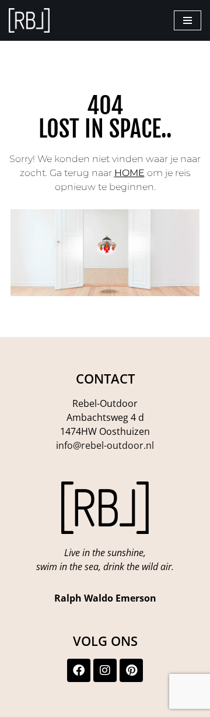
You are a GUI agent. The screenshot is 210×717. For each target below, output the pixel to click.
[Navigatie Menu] (187, 20)
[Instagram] (105, 670)
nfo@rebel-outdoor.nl (106, 445)
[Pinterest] (131, 670)
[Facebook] (78, 670)
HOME (129, 172)
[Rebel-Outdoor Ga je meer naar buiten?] (29, 20)
